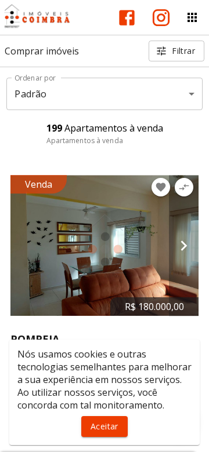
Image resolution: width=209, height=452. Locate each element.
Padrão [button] (30, 94)
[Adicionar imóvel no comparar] (184, 187)
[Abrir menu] (192, 17)
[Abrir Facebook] (127, 18)
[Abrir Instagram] (161, 18)
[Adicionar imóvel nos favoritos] (161, 187)
